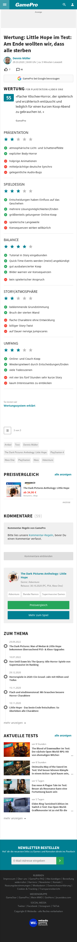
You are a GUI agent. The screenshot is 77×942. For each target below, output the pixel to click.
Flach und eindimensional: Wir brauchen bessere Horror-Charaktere (36, 693)
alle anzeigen (63, 474)
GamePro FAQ (36, 878)
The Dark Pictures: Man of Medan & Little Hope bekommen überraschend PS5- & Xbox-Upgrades (36, 648)
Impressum (9, 878)
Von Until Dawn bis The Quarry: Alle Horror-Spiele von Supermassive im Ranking (39, 663)
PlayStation (24, 460)
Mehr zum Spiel (38, 615)
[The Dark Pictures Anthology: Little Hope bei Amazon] (13, 489)
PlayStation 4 (57, 452)
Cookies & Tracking (27, 888)
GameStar (11, 897)
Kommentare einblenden (38, 556)
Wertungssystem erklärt (19, 405)
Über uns (22, 878)
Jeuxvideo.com (63, 897)
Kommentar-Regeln (41, 535)
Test (17, 444)
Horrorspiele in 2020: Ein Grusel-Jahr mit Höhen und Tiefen (39, 678)
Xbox (36, 460)
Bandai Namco (30, 594)
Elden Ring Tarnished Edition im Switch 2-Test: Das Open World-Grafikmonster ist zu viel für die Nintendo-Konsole (50, 808)
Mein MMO (37, 897)
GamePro (24, 897)
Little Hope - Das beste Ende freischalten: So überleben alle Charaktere (34, 709)
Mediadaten (39, 885)
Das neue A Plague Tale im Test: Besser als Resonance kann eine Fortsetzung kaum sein (49, 788)
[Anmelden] (60, 860)
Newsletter (45, 882)
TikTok (56, 906)
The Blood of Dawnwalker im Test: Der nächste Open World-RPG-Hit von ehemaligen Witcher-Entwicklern (51, 753)
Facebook (32, 906)
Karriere (32, 882)
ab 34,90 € (29, 492)
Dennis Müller (21, 58)
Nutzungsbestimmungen (17, 885)
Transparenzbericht (49, 888)
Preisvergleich (21, 474)
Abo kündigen (53, 878)
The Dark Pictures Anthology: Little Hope (26, 452)
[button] (4, 4)
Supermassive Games (53, 594)
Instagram (44, 906)
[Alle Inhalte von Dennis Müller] (7, 60)
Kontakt (57, 882)
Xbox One (10, 460)
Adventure (47, 460)
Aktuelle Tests (21, 736)
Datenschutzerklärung (59, 885)
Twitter (21, 906)
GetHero (49, 897)
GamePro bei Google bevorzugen (41, 78)
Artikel (8, 444)
